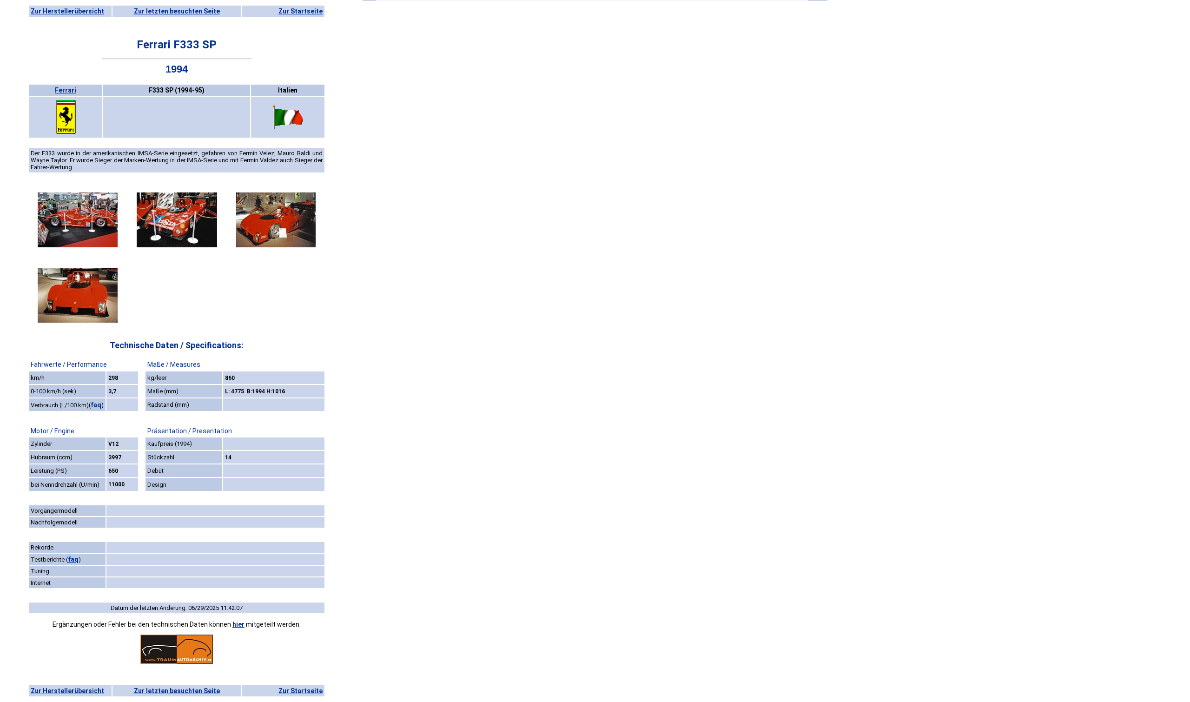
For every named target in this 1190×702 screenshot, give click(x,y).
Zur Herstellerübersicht (67, 11)
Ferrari (65, 90)
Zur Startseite (300, 11)
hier (238, 624)
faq (96, 405)
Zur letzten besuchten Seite (177, 11)
